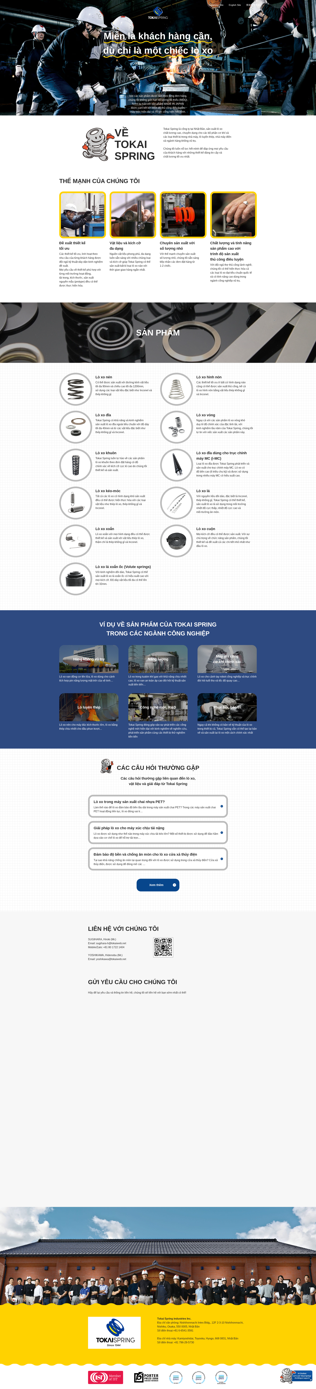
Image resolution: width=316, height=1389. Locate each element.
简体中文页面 (253, 5)
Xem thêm (156, 885)
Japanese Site (216, 5)
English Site (235, 5)
